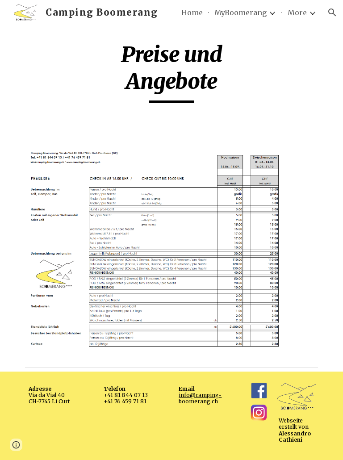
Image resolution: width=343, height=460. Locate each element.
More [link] (297, 12)
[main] (171, 72)
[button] (332, 12)
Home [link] (192, 12)
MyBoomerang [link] (240, 12)
